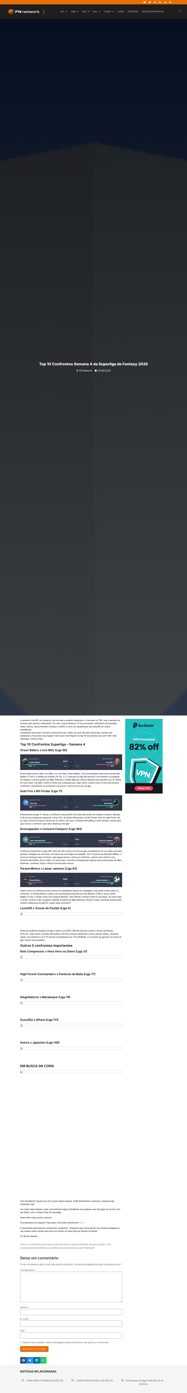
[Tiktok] (165, 2)
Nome (24, 1307)
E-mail (24, 1319)
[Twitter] (150, 2)
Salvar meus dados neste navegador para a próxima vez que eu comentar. (66, 1342)
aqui (81, 1222)
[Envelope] (170, 2)
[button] (23, 1360)
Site (22, 1331)
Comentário (28, 1270)
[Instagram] (155, 2)
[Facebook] (144, 2)
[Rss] (160, 2)
